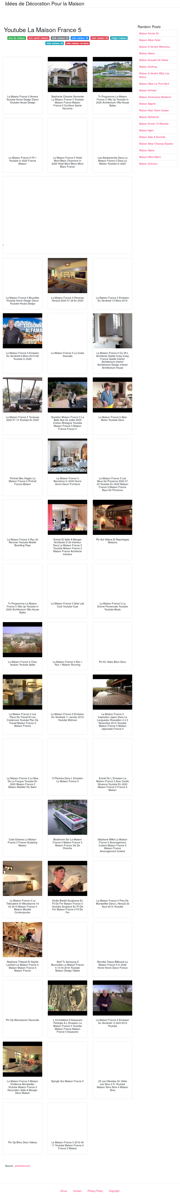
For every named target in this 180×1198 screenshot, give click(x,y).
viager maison (119, 38)
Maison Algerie (147, 103)
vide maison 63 (60, 38)
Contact (77, 1191)
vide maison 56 (99, 38)
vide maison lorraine (77, 43)
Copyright (114, 1191)
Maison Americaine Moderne (155, 97)
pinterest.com (22, 1165)
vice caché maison (38, 38)
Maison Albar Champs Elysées (156, 143)
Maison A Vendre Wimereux (154, 46)
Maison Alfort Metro (150, 157)
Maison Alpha (146, 150)
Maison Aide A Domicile (152, 137)
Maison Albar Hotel (149, 40)
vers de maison (16, 38)
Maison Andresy (148, 66)
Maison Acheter (148, 90)
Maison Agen (146, 130)
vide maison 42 (54, 43)
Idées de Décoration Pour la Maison (44, 3)
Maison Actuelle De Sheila (153, 60)
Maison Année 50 (149, 33)
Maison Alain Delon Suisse (154, 110)
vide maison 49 (80, 38)
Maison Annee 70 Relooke (154, 123)
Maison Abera (147, 53)
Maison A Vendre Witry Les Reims (154, 75)
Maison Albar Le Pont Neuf (154, 83)
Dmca (63, 1191)
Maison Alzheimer (149, 117)
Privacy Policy (95, 1191)
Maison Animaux (148, 163)
